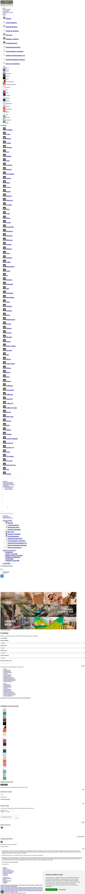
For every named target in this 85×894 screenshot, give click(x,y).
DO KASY (5, 572)
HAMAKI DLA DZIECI (8, 483)
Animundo (9, 284)
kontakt (24, 892)
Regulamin (8, 552)
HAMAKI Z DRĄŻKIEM (8, 486)
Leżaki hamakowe (11, 43)
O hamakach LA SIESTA (8, 12)
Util (7, 355)
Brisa (8, 377)
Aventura (9, 310)
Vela (7, 469)
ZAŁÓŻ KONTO (6, 516)
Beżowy (7, 67)
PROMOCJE (3, 697)
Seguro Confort (10, 889)
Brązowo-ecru (8, 73)
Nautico (8, 430)
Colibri (8, 262)
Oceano (8, 324)
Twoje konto (9, 559)
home (4, 8)
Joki (7, 288)
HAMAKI (5, 481)
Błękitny (7, 70)
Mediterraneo (10, 319)
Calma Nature (25, 889)
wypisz (8, 811)
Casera (8, 187)
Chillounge (9, 394)
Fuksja (6, 92)
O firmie (4, 867)
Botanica (9, 196)
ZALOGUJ (5, 515)
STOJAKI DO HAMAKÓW (9, 484)
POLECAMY (9, 697)
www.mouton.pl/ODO (13, 862)
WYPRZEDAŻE (27, 697)
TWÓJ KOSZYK (8, 487)
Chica (8, 302)
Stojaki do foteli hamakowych (15, 55)
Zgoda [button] (47, 889)
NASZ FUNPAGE (81, 836)
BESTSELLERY (20, 697)
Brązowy (7, 76)
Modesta (9, 169)
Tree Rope (34, 890)
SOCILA (5, 879)
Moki (8, 425)
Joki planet (9, 293)
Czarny (7, 78)
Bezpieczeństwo (6, 877)
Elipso (8, 372)
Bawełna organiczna (7, 880)
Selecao (8, 368)
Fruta (8, 213)
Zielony (7, 122)
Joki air (8, 421)
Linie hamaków (6, 11)
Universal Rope (39, 890)
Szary (6, 114)
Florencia (9, 235)
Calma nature (10, 363)
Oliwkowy (7, 106)
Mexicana (9, 240)
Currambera (10, 174)
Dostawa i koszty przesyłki (13, 555)
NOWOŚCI (14, 697)
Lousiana (9, 257)
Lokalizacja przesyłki (12, 560)
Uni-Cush (16, 889)
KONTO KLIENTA (9, 550)
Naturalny (7, 98)
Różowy (7, 111)
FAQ (4, 13)
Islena (8, 182)
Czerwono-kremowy (9, 81)
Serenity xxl (10, 447)
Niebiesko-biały (8, 103)
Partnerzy (5, 882)
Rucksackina (10, 266)
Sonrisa (8, 178)
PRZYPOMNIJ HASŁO (8, 517)
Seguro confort (11, 346)
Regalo (8, 191)
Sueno (8, 452)
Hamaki (8, 18)
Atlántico (9, 306)
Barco (8, 315)
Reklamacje (5, 875)
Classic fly (9, 399)
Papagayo (9, 280)
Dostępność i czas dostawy (8, 871)
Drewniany (7, 87)
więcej (83, 789)
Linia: (3, 638)
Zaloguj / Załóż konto (8, 489)
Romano (9, 328)
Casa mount (10, 390)
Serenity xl (9, 443)
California (9, 385)
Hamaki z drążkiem (12, 39)
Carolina (9, 205)
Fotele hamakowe (11, 22)
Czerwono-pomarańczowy (10, 84)
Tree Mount (29, 890)
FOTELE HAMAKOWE (8, 482)
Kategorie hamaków (7, 9)
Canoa (8, 134)
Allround (9, 337)
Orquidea (9, 130)
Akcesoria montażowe (12, 63)
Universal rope (11, 465)
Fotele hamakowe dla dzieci (14, 51)
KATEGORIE (7, 520)
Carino (8, 222)
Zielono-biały (8, 119)
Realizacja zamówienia (12, 557)
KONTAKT (7, 563)
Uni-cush (9, 350)
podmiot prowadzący (18, 892)
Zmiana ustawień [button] (62, 889)
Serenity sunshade (12, 438)
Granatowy (7, 95)
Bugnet (8, 381)
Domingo (9, 147)
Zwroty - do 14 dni (11, 554)
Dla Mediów (5, 881)
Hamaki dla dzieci (11, 27)
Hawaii (8, 412)
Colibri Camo (29, 888)
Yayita (8, 271)
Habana (8, 156)
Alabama (9, 249)
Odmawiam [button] (53, 889)
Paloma (8, 138)
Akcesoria (8, 35)
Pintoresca (9, 200)
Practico (9, 332)
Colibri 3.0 (9, 403)
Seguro (8, 341)
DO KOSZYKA (6, 571)
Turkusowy (7, 117)
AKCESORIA (6, 485)
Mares (8, 218)
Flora (8, 209)
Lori (7, 152)
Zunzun (8, 474)
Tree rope (9, 460)
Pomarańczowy (8, 109)
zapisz (3, 811)
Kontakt (4, 14)
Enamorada (10, 227)
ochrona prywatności (10, 892)
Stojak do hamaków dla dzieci (15, 59)
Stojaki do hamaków (12, 31)
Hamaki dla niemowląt (12, 47)
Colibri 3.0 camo (11, 408)
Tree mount (10, 456)
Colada (8, 143)
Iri (7, 275)
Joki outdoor (10, 297)
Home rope (9, 416)
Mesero (8, 359)
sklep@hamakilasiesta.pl (5, 799)
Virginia (8, 244)
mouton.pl (12, 891)
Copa (8, 160)
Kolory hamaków (6, 10)
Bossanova (9, 231)
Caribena (9, 165)
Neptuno (9, 434)
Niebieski (7, 100)
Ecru (6, 89)
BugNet (38, 889)
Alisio (8, 253)
